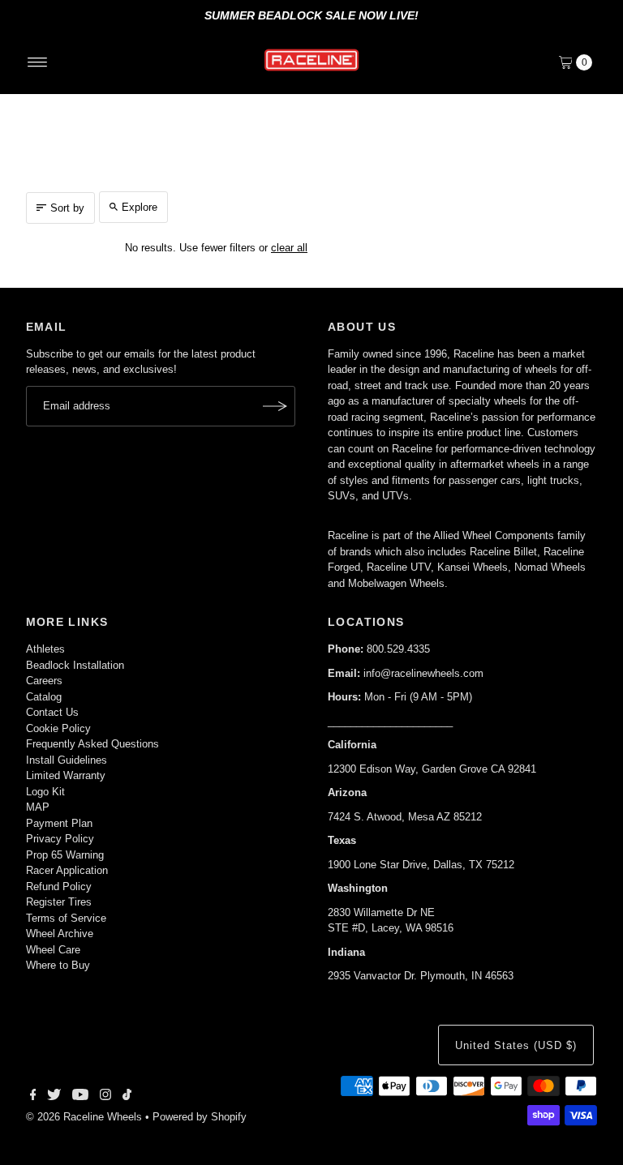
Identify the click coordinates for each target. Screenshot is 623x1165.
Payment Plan (59, 823)
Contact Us (52, 712)
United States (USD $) (515, 1045)
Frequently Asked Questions (92, 744)
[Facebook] (33, 1097)
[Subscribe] (275, 406)
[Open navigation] (37, 62)
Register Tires (59, 902)
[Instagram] (105, 1097)
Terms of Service (66, 918)
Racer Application (67, 870)
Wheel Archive (59, 933)
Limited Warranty (65, 775)
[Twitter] (54, 1097)
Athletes (45, 649)
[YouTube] (80, 1097)
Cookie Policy (58, 728)
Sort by (67, 208)
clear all (289, 248)
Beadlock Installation (75, 665)
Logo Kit (45, 792)
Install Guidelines (66, 760)
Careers (44, 681)
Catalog (44, 697)
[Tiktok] (126, 1097)
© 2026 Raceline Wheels (84, 1117)
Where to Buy (58, 965)
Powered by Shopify (200, 1117)
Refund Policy (59, 886)
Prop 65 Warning (65, 855)
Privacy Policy (60, 839)
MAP (37, 807)
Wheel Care (53, 950)
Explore (139, 207)
